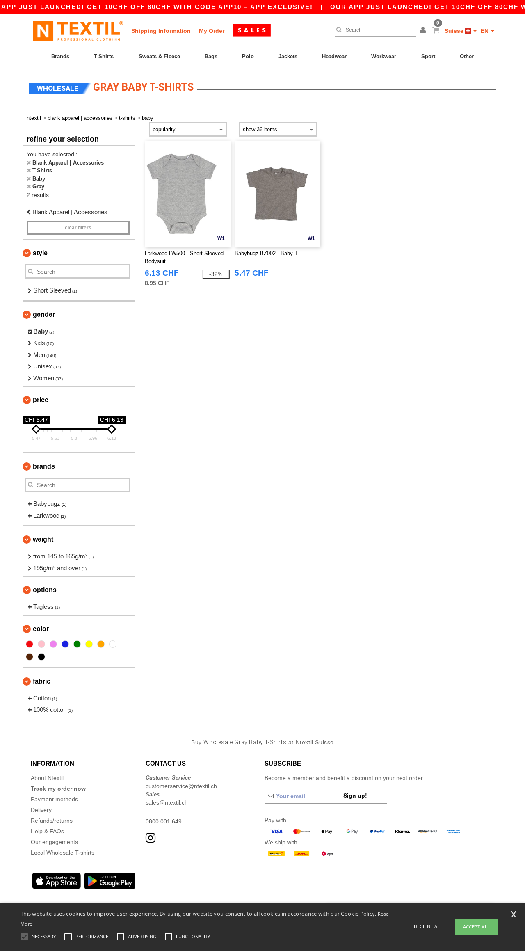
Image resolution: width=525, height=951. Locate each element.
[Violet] (53, 644)
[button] (424, 30)
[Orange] (101, 644)
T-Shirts (104, 56)
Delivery (41, 810)
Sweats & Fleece (159, 56)
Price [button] (40, 399)
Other (467, 56)
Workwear (383, 56)
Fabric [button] (41, 681)
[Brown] (29, 657)
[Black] (41, 657)
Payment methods (54, 799)
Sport (428, 56)
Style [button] (40, 252)
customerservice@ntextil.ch (181, 786)
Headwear (334, 56)
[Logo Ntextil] (78, 30)
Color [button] (41, 628)
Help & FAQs (47, 831)
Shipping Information (161, 30)
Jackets (287, 56)
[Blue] (65, 644)
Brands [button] (44, 466)
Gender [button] (44, 314)
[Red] (29, 644)
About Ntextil (47, 778)
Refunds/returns (52, 820)
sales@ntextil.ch (167, 802)
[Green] (77, 644)
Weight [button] (43, 539)
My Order (211, 30)
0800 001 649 (164, 821)
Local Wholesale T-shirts (62, 852)
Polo (248, 56)
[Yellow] (89, 644)
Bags (211, 56)
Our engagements (54, 842)
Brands (60, 56)
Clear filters (78, 228)
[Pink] (41, 644)
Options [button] (45, 589)
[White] (112, 644)
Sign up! (355, 795)
